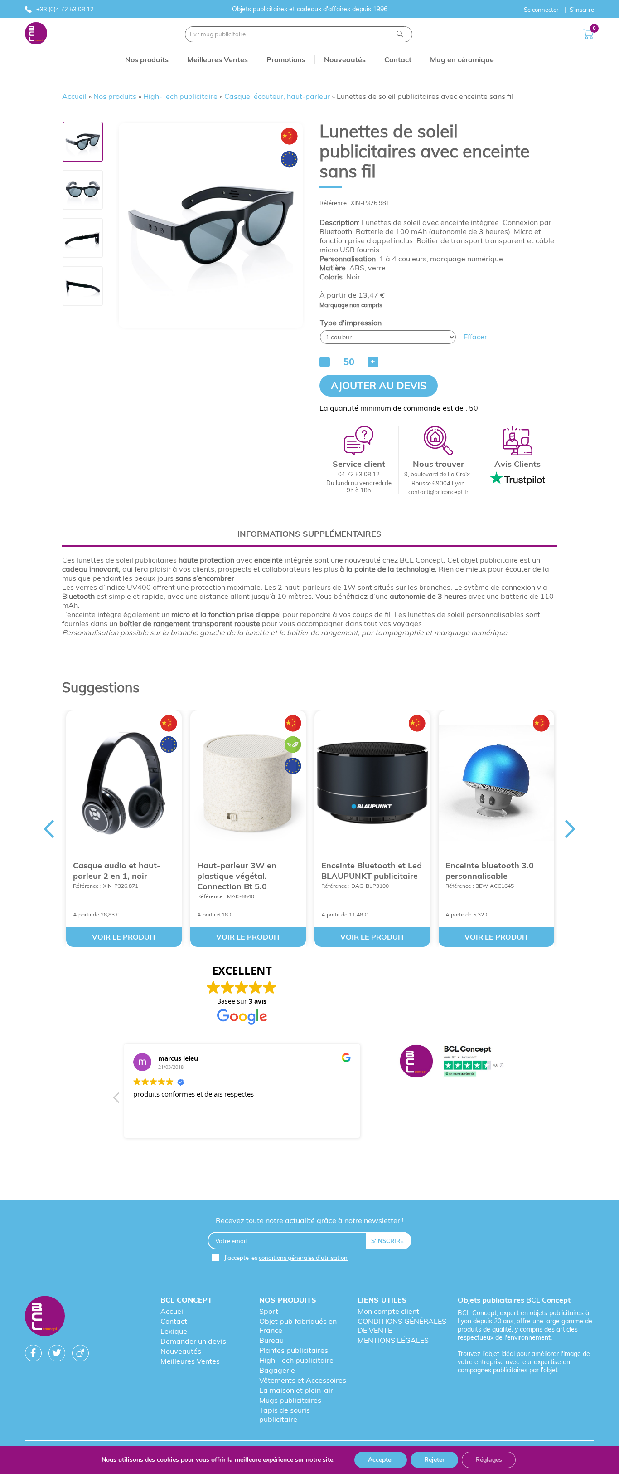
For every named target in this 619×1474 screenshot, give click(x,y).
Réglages (488, 1459)
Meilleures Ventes (190, 1361)
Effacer (475, 336)
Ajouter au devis (378, 385)
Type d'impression (351, 322)
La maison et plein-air (296, 1390)
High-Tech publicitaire (180, 96)
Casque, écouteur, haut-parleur (277, 96)
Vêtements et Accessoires (302, 1380)
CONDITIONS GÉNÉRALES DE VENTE (402, 1326)
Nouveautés (180, 1351)
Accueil (74, 96)
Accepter (380, 1459)
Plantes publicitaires (293, 1350)
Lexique (173, 1331)
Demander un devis (193, 1341)
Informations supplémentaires (309, 534)
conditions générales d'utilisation (303, 1257)
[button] (116, 1100)
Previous (48, 829)
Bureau (271, 1340)
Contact (173, 1321)
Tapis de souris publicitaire (284, 1414)
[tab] (309, 534)
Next (570, 829)
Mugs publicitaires (290, 1400)
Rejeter (434, 1459)
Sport (268, 1311)
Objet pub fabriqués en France (298, 1326)
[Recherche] (400, 34)
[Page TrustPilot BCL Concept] (452, 1062)
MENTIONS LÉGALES (393, 1340)
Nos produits (114, 96)
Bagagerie (277, 1370)
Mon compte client (388, 1311)
